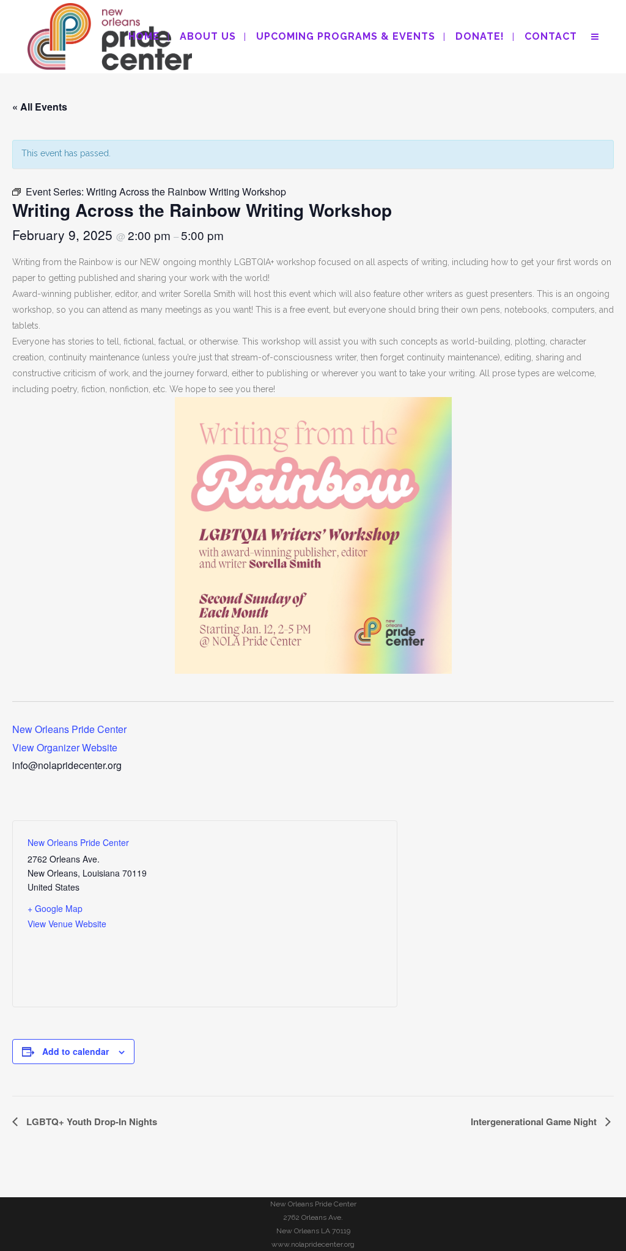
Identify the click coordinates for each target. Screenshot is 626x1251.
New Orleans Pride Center (69, 729)
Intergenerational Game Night (535, 1121)
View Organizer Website (64, 747)
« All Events (39, 107)
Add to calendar (75, 1051)
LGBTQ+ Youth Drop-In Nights (90, 1121)
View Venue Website (67, 923)
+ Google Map (55, 908)
